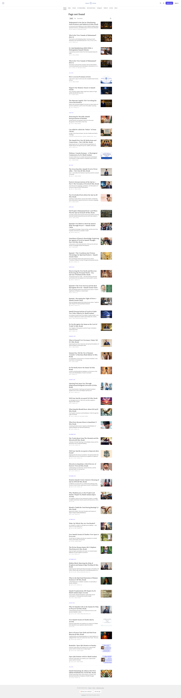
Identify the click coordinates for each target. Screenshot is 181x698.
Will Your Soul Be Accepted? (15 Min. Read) (83, 398)
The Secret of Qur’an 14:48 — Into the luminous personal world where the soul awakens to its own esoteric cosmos (83, 277)
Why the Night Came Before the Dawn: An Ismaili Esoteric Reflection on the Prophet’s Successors (83, 551)
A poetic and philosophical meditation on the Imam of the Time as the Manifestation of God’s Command (83, 372)
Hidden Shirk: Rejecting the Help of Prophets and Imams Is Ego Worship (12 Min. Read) (83, 565)
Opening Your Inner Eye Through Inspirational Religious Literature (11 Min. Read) (83, 385)
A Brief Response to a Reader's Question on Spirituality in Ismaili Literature (83, 582)
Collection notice (100, 688)
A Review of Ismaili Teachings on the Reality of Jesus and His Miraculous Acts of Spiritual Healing (83, 442)
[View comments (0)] (80, 31)
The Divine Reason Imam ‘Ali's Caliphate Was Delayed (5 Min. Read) (82, 548)
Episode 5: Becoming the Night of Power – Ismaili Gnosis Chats (83, 299)
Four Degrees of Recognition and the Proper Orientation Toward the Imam (82, 328)
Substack (83, 695)
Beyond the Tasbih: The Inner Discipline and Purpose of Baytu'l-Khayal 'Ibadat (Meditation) (82, 511)
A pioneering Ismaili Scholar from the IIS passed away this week (83, 52)
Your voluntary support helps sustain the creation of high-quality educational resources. (83, 92)
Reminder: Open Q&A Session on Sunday (82, 645)
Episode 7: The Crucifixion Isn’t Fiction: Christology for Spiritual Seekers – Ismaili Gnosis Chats (83, 255)
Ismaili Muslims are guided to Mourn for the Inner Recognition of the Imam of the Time (81, 121)
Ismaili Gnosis (83, 29)
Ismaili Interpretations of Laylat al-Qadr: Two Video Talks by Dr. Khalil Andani (83, 312)
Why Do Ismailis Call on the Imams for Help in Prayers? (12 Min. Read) (83, 607)
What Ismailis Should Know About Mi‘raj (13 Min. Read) (83, 410)
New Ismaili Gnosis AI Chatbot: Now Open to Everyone (84, 535)
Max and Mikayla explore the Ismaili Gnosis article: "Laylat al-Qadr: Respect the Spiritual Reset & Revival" (84, 303)
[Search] (160, 3)
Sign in (176, 3)
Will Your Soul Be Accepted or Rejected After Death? (84, 452)
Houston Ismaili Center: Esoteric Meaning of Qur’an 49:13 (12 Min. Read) (84, 481)
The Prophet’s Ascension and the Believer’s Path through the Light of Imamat (83, 413)
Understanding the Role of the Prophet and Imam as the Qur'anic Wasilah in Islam (82, 611)
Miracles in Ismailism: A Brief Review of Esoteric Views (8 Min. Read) (82, 465)
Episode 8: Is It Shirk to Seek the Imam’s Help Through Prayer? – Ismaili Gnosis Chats (82, 225)
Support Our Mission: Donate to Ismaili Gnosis (82, 88)
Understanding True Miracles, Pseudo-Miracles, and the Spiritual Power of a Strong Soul (82, 468)
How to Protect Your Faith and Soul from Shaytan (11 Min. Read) (82, 633)
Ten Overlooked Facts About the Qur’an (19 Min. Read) (83, 196)
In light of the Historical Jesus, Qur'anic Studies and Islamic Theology (83, 134)
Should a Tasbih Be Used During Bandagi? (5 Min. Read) (83, 508)
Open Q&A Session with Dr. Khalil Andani (83, 656)
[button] (65, 8)
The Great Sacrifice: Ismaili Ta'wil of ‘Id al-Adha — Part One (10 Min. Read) (83, 170)
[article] (90, 27)
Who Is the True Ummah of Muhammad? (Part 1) (82, 62)
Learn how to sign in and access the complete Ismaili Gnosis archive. (83, 79)
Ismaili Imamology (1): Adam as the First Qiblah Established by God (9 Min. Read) (82, 671)
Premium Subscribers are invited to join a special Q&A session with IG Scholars (82, 659)
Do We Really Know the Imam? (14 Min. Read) (82, 368)
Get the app (97, 691)
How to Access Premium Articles (80, 77)
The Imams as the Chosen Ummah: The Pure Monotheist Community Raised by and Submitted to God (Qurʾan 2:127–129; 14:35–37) (83, 65)
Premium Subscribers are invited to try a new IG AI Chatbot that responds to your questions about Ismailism (83, 624)
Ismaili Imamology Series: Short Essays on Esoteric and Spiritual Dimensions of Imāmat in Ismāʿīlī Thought (82, 675)
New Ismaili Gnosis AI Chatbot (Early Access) (81, 620)
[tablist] (76, 18)
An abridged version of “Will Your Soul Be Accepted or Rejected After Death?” (82, 400)
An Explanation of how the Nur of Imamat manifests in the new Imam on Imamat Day (83, 359)
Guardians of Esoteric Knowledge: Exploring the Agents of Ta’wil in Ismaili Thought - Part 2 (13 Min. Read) (84, 240)
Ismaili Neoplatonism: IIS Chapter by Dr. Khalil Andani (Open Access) (82, 592)
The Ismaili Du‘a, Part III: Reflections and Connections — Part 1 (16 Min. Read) (82, 141)
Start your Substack (87, 691)
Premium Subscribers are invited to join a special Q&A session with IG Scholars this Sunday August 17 (82, 648)
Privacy (90, 688)
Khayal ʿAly (75, 29)
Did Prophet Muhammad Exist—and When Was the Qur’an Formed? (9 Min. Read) (83, 212)
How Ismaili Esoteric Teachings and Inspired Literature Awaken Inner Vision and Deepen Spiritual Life (82, 389)
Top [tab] (75, 18)
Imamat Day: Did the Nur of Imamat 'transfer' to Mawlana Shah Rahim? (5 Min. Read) (83, 354)
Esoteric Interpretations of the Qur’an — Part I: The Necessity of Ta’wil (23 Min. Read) (84, 183)
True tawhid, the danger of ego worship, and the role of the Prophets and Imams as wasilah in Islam (83, 230)
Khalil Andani (76, 54)
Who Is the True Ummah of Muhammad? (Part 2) (82, 36)
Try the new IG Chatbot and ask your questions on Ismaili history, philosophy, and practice (83, 538)
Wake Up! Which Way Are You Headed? (82, 523)
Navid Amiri (74, 247)
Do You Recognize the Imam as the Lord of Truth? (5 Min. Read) (83, 325)
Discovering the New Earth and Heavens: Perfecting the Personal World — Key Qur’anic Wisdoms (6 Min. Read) (83, 272)
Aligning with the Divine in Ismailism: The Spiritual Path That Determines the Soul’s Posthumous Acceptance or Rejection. (83, 455)
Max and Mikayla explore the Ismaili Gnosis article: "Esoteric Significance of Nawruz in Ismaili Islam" (83, 290)
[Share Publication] (163, 3)
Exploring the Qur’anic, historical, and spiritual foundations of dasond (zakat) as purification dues (84, 344)
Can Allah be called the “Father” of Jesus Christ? (82, 130)
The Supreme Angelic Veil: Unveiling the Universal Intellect (83, 101)
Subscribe (169, 3)
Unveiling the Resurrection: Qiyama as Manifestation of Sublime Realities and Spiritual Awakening (82, 426)
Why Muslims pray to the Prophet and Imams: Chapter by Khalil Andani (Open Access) (82, 494)
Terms (93, 688)
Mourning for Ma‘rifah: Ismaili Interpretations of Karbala (79, 117)
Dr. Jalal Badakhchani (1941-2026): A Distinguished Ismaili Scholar (81, 49)
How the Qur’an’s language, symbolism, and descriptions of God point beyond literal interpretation (83, 186)
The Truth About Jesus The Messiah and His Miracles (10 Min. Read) (83, 439)
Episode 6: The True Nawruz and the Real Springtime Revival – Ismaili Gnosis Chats (83, 286)
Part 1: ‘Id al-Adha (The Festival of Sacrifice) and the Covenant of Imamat (84, 173)
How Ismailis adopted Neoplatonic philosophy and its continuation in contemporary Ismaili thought (82, 595)
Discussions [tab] (80, 18)
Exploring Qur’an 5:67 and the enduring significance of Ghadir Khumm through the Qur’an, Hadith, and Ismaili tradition (82, 144)
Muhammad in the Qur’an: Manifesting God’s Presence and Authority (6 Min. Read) (83, 23)
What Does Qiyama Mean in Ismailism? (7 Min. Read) (83, 423)
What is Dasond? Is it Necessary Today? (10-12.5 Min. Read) (83, 341)
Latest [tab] (71, 18)
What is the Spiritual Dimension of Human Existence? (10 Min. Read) (83, 579)
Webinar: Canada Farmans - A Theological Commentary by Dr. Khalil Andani (83, 154)
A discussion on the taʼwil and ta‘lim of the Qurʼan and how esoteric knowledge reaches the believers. (83, 244)
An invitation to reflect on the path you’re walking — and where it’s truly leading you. (83, 526)
